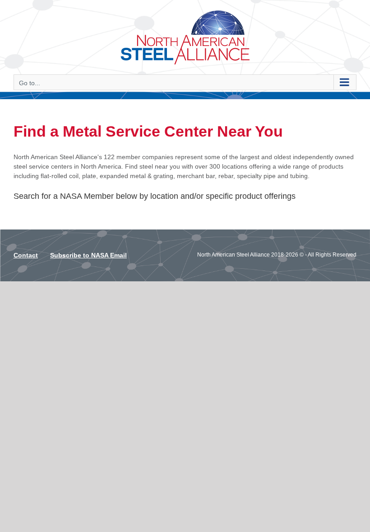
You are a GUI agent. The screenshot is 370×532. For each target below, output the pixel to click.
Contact (26, 255)
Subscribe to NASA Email (88, 255)
